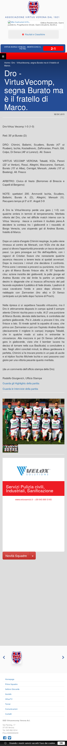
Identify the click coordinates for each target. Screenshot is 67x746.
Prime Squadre (11, 684)
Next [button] (63, 657)
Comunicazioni (11, 709)
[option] (36, 24)
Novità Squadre (16, 555)
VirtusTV (8, 699)
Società (8, 694)
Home (7, 62)
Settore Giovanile (12, 689)
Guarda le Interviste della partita (20, 388)
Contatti (8, 713)
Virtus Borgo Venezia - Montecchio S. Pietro (22, 48)
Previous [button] (3, 657)
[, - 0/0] (10, 448)
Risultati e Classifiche (34, 34)
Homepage (9, 679)
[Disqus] (33, 602)
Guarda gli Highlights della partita (21, 383)
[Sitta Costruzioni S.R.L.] (33, 657)
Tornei (7, 704)
